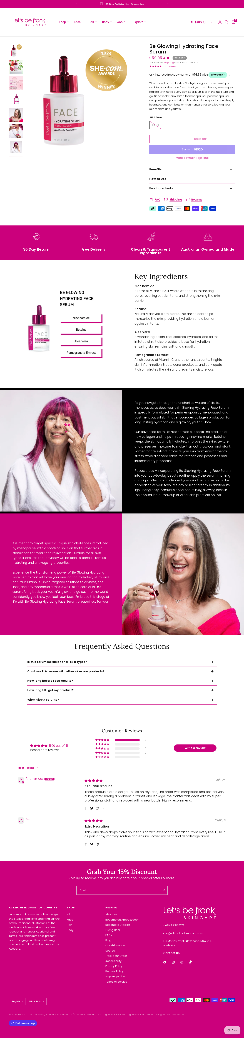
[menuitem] (63, 22)
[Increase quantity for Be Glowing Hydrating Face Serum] (162, 139)
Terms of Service (116, 981)
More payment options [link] (192, 157)
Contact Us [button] (171, 953)
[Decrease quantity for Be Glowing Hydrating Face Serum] (152, 139)
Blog (108, 940)
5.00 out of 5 (58, 746)
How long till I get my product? (50, 690)
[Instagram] (176, 962)
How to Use (157, 179)
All (68, 914)
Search (110, 950)
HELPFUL (111, 907)
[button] (102, 740)
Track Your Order (116, 956)
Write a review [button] (195, 748)
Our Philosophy (115, 945)
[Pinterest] (184, 962)
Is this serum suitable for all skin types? (57, 662)
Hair (91, 22)
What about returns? (43, 700)
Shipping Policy (115, 976)
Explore (138, 22)
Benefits (155, 169)
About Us (111, 914)
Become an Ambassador (122, 919)
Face (77, 22)
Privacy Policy (114, 966)
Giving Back (112, 930)
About (121, 22)
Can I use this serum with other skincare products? (65, 671)
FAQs (108, 935)
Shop (62, 22)
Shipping (169, 62)
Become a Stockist (117, 925)
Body (105, 22)
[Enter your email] (164, 890)
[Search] (226, 22)
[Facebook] (167, 962)
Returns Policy (114, 971)
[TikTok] (193, 962)
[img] (93, 780)
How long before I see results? (50, 681)
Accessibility (113, 961)
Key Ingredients (161, 188)
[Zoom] (131, 51)
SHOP (71, 907)
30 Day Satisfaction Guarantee (124, 4)
